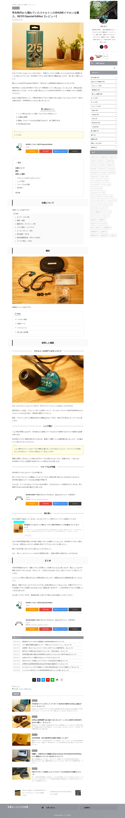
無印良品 (104, 235)
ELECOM (110, 161)
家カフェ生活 (96, 227)
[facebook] (39, 680)
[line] (52, 680)
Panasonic (95, 172)
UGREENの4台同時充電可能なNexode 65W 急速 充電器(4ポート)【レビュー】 (45, 664)
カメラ (105, 180)
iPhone (102, 169)
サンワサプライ (96, 188)
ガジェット (17, 686)
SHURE (16, 689)
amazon (94, 157)
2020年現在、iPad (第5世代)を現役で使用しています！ (50, 738)
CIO (93, 161)
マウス (94, 208)
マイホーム (107, 204)
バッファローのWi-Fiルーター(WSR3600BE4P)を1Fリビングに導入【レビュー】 (45, 670)
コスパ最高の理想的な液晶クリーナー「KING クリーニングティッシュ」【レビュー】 (47, 644)
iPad (93, 169)
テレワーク (95, 196)
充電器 (102, 220)
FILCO (94, 165)
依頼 (93, 220)
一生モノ (105, 216)
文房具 (104, 231)
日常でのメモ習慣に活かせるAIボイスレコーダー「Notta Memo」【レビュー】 (45, 651)
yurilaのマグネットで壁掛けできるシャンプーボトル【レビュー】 (41, 657)
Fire (102, 165)
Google (110, 165)
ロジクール (95, 216)
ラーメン (107, 212)
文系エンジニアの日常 (18, 807)
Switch (94, 176)
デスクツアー (107, 196)
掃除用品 (94, 231)
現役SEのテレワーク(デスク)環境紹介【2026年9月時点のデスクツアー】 (43, 641)
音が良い (20, 188)
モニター (103, 208)
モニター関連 (96, 212)
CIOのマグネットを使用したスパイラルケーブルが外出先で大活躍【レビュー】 (45, 660)
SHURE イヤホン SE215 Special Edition (39, 144)
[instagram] (106, 47)
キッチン (95, 184)
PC (104, 172)
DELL (100, 161)
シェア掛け (21, 181)
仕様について (20, 168)
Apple (113, 157)
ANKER (104, 157)
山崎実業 (107, 227)
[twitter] (34, 680)
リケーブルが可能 (23, 184)
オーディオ (95, 180)
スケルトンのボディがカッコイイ (29, 178)
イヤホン (21, 689)
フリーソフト (95, 204)
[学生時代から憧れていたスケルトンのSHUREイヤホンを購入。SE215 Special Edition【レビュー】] (43, 680)
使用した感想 (20, 174)
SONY (112, 172)
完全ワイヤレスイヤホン (98, 223)
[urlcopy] (61, 680)
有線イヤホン (27, 689)
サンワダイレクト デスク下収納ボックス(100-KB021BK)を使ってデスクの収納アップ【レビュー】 (50, 667)
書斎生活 (94, 235)
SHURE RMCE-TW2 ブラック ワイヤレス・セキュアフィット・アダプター (51, 495)
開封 (16, 171)
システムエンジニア (98, 192)
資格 (113, 235)
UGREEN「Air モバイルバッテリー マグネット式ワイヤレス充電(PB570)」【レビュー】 (47, 648)
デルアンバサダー (97, 200)
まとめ (17, 192)
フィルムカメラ (111, 200)
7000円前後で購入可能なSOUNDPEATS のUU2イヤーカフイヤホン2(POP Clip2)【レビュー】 (49, 654)
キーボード (106, 184)
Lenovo (111, 169)
